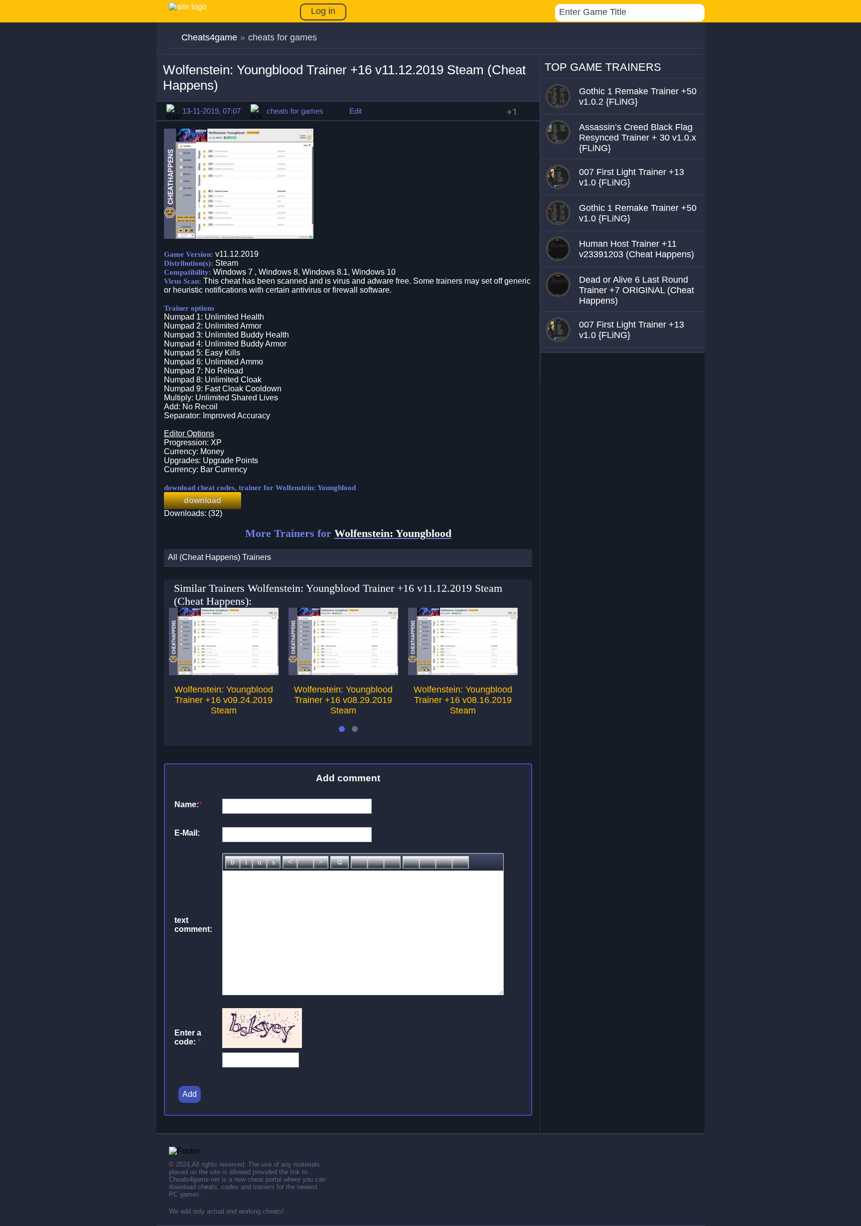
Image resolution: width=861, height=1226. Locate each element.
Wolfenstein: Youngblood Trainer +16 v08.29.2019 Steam (343, 700)
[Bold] (232, 862)
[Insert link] (359, 862)
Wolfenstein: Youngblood (392, 533)
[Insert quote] (427, 862)
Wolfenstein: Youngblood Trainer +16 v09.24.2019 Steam (223, 700)
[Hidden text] (411, 862)
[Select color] (392, 862)
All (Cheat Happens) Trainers (219, 557)
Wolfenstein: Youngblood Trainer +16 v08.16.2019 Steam (463, 700)
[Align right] (320, 862)
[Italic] (246, 862)
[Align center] (305, 862)
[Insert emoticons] (339, 862)
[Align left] (290, 862)
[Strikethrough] (274, 862)
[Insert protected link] (375, 862)
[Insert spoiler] (460, 862)
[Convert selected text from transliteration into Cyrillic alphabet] (443, 862)
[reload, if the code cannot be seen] (262, 1045)
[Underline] (259, 862)
